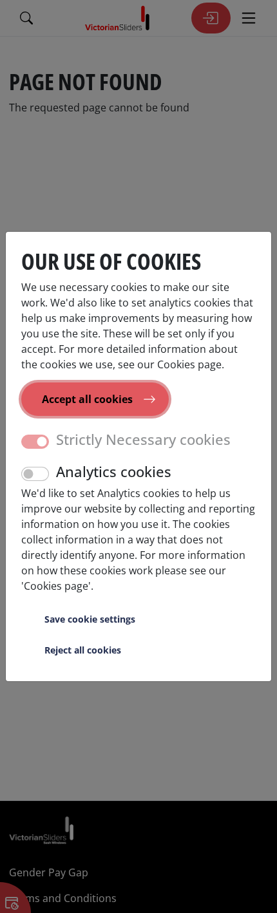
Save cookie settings (89, 619)
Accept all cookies (87, 399)
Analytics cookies (113, 472)
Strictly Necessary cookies (143, 439)
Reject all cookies (82, 650)
